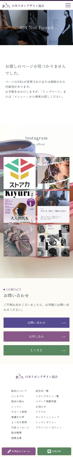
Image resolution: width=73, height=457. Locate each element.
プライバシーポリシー (49, 427)
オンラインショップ (47, 417)
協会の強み (17, 401)
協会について (19, 391)
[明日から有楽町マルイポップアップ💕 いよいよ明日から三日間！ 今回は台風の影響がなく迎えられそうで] (53, 241)
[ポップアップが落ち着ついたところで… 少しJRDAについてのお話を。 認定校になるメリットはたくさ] (53, 207)
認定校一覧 (42, 391)
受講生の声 (17, 417)
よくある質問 (19, 422)
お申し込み (36, 336)
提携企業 (16, 438)
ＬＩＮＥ (36, 350)
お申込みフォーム (21, 451)
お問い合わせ (37, 323)
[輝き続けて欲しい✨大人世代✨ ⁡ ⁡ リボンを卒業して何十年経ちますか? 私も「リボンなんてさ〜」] (20, 207)
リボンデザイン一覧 (47, 396)
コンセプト (17, 396)
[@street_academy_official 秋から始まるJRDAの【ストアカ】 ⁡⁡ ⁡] (20, 173)
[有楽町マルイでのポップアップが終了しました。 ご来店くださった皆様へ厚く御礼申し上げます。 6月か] (20, 241)
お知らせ (41, 406)
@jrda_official (36, 144)
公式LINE (56, 451)
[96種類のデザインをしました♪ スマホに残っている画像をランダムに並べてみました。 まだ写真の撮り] (53, 173)
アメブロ (41, 411)
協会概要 (16, 432)
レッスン (16, 406)
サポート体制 (19, 411)
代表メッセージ (20, 427)
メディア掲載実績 (46, 401)
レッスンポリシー (46, 422)
